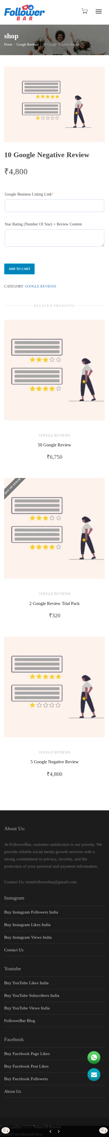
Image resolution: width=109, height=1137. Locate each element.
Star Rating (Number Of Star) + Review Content (43, 224)
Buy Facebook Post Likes (26, 1066)
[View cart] (84, 11)
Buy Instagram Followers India (31, 912)
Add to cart (19, 268)
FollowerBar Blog (19, 1020)
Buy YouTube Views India (27, 1008)
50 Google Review (54, 445)
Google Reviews (27, 44)
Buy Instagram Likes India (27, 924)
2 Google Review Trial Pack (54, 603)
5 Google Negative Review (54, 761)
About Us (12, 1091)
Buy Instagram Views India (28, 937)
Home (8, 44)
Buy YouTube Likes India (26, 983)
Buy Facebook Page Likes (27, 1053)
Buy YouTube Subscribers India (31, 995)
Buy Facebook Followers (26, 1079)
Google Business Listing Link (37, 194)
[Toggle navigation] (99, 11)
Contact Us (13, 950)
